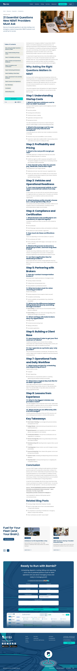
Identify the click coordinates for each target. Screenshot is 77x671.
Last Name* (49, 583)
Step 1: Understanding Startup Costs (12, 53)
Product (31, 4)
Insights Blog (36, 638)
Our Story (48, 4)
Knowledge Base (52, 638)
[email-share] (15, 102)
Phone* (48, 589)
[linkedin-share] (18, 102)
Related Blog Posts (9, 91)
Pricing (42, 4)
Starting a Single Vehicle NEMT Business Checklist (39, 504)
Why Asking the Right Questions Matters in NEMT (13, 48)
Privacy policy (52, 668)
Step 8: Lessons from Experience (13, 81)
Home (4, 11)
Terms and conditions (60, 668)
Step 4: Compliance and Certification (11, 66)
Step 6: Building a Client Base (12, 73)
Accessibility (68, 668)
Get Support (51, 636)
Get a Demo (36, 636)
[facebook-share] (20, 102)
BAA (73, 668)
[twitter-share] (17, 102)
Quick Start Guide (52, 640)
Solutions (37, 4)
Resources (9, 11)
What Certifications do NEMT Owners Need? (38, 515)
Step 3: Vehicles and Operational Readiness (13, 61)
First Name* (28, 583)
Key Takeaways (9, 84)
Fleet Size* (49, 594)
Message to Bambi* (38, 599)
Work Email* (28, 589)
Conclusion (8, 88)
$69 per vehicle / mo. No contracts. (38, 0)
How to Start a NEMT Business (39, 640)
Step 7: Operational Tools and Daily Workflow (13, 77)
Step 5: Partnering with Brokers (12, 70)
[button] (54, 4)
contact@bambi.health (6, 641)
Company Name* (28, 594)
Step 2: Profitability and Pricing (12, 57)
